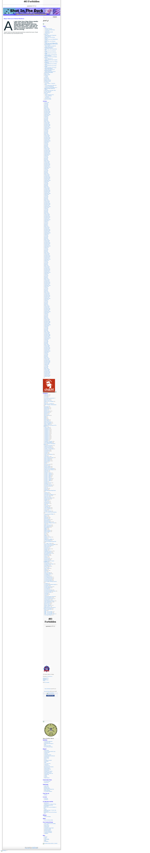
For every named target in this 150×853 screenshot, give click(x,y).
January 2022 (46, 162)
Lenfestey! (47, 96)
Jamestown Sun (47, 742)
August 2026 (46, 102)
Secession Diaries (47, 81)
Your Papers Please (48, 614)
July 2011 (46, 300)
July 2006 (46, 365)
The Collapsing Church (48, 577)
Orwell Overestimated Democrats (50, 541)
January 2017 (46, 228)
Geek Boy (46, 798)
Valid (46, 839)
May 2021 (46, 171)
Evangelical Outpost (48, 760)
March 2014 (46, 265)
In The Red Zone (47, 763)
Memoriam (46, 518)
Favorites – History (47, 475)
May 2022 (46, 158)
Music (45, 534)
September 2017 (47, 219)
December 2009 (47, 321)
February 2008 (47, 345)
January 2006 (46, 370)
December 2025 (47, 111)
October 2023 (46, 139)
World (45, 610)
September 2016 (47, 232)
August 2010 (46, 312)
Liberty (45, 509)
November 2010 (47, 309)
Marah (45, 809)
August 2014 (46, 260)
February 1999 (47, 376)
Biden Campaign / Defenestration (50, 404)
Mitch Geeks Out (47, 92)
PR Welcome (46, 77)
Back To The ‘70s (47, 400)
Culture (45, 455)
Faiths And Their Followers (49, 469)
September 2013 (47, 272)
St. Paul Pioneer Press (48, 746)
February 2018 (47, 214)
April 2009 (46, 330)
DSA (45, 463)
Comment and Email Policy (50, 29)
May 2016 (46, 237)
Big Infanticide (47, 412)
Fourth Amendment (47, 486)
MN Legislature (47, 527)
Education (46, 465)
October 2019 (46, 192)
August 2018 (46, 207)
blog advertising (47, 688)
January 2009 (46, 333)
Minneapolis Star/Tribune (48, 743)
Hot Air (44, 680)
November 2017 (47, 217)
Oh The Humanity (47, 540)
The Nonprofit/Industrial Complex (50, 584)
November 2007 (47, 348)
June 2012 (46, 288)
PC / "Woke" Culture (48, 543)
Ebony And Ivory (47, 464)
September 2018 (47, 206)
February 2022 (47, 161)
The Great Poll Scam (48, 579)
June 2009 (46, 328)
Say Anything (46, 770)
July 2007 (46, 353)
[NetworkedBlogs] (50, 693)
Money (45, 532)
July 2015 (46, 248)
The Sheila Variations (48, 791)
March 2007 (46, 357)
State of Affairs (47, 568)
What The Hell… (47, 606)
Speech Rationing (47, 566)
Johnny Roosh (47, 505)
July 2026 (46, 103)
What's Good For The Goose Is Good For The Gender (50, 608)
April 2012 (46, 290)
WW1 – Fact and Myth (48, 611)
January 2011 (46, 307)
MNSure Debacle (47, 530)
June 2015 (46, 249)
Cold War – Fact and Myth (49, 448)
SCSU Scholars (45, 679)
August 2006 (46, 364)
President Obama (47, 548)
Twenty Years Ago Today (48, 598)
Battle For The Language (49, 401)
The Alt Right (46, 574)
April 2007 (46, 356)
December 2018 (47, 203)
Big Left (45, 414)
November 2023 (47, 138)
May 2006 (46, 367)
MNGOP (45, 529)
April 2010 (46, 317)
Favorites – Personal (48, 478)
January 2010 (46, 320)
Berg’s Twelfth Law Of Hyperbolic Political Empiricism (50, 55)
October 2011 (46, 297)
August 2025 (46, 115)
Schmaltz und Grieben (48, 771)
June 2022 (46, 157)
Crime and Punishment (48, 454)
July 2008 (46, 340)
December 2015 (47, 242)
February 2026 (47, 109)
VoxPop (45, 776)
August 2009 (46, 325)
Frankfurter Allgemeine (48, 741)
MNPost (45, 794)
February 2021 (47, 174)
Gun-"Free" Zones (47, 495)
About (45, 27)
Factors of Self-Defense (49, 86)
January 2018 (46, 215)
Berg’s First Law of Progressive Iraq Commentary (50, 36)
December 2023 (47, 137)
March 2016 (46, 239)
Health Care (46, 496)
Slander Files (46, 559)
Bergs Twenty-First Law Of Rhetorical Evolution (49, 70)
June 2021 (46, 170)
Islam (45, 504)
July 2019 (46, 195)
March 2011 (46, 305)
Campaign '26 (46, 439)
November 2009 (47, 322)
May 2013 (46, 276)
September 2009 (47, 324)
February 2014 (47, 266)
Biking (45, 416)
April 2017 (46, 225)
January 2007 (46, 359)
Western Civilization (47, 605)
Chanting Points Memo (48, 445)
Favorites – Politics (47, 479)
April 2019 (46, 198)
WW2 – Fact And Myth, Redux (49, 613)
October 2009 (46, 323)
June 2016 (46, 236)
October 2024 (46, 126)
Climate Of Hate (47, 74)
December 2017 (47, 216)
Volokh (45, 775)
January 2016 (46, 241)
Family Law (46, 471)
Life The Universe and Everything (50, 512)
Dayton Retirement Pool (49, 94)
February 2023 (47, 148)
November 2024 (47, 125)
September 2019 (47, 193)
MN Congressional (47, 526)
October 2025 (46, 113)
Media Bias (46, 517)
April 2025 (46, 120)
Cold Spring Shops (47, 754)
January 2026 (46, 110)
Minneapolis (46, 520)
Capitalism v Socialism (48, 441)
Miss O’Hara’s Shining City (49, 789)
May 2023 (46, 145)
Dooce (45, 759)
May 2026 (46, 105)
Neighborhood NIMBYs (48, 539)
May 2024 (46, 132)
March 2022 (46, 160)
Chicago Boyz (46, 752)
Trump (45, 595)
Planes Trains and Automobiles (50, 544)
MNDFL (45, 528)
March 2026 (46, 108)
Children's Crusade (47, 446)
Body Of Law (46, 73)
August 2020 (46, 181)
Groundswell (46, 826)
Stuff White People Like (48, 773)
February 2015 (47, 253)
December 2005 (47, 371)
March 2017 (46, 226)
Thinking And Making (48, 832)
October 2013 (46, 271)
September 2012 (47, 285)
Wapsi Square (46, 777)
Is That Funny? (47, 765)
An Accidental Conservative (49, 398)
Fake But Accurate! (47, 99)
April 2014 (46, 264)
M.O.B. (45, 515)
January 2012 (46, 294)
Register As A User (47, 80)
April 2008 (46, 343)
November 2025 (47, 112)
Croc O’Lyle (46, 824)
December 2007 (47, 347)
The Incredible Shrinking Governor (50, 581)
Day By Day (46, 782)
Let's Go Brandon (47, 508)
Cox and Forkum (47, 781)
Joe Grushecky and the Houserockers (48, 805)
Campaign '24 (46, 438)
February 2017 (47, 227)
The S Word (46, 588)
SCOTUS (46, 557)
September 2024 (47, 127)
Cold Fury (46, 753)
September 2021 (47, 167)
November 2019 (47, 191)
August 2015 (46, 247)
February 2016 (47, 240)
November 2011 (47, 296)
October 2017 (46, 218)
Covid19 (45, 453)
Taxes (45, 571)
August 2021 (46, 168)
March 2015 (46, 252)
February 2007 (47, 358)
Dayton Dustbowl (47, 458)
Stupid (45, 569)
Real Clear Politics (47, 745)
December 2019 (47, 190)
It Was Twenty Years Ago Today (50, 90)
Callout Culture (47, 427)
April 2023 (46, 146)
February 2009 (47, 332)
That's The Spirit (47, 572)
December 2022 (47, 150)
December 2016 (47, 229)
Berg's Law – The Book (48, 403)
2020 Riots (46, 394)
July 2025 (46, 116)
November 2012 (47, 283)
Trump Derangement (48, 597)
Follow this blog (50, 695)
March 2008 (46, 344)
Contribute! (46, 75)
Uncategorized (47, 599)
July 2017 (46, 221)
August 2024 (46, 128)
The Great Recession (48, 580)
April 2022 (46, 159)
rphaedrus (46, 799)
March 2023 (46, 147)
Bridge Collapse (47, 424)
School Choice (47, 555)
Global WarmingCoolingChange (50, 490)
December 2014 (47, 255)
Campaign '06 (46, 428)
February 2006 (47, 369)
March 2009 (46, 331)
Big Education (46, 408)
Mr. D (45, 533)
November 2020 (47, 178)
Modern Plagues (47, 531)
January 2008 (46, 346)
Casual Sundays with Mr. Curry (49, 751)
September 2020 (47, 180)
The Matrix (46, 583)
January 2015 (46, 254)
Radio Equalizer (47, 790)
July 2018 (46, 208)
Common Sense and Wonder (49, 755)
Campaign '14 (46, 432)
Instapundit (46, 764)
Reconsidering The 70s (48, 553)
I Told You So (46, 501)
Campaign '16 (46, 433)
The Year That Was (47, 592)
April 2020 (46, 185)
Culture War (46, 456)
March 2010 (46, 318)
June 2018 (46, 209)
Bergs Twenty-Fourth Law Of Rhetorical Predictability (49, 72)
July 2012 (46, 287)
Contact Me (47, 30)
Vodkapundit (46, 774)
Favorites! (46, 481)
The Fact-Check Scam (48, 578)
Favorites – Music (47, 477)
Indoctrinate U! (47, 503)
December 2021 (47, 163)
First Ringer (46, 483)
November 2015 (47, 243)
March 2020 (46, 186)
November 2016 (47, 230)
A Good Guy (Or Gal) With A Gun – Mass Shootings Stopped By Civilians (51, 88)
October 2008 (46, 336)
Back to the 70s (47, 399)
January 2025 (46, 123)
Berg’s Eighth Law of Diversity (50, 45)
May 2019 (46, 197)
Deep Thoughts (47, 459)
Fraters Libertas (46, 678)
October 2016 (46, 231)
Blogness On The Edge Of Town (50, 804)
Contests (46, 93)
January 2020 (46, 189)
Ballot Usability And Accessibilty (50, 823)
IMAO (45, 762)
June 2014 (46, 262)
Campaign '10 (46, 430)
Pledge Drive (47, 33)
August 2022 (46, 155)
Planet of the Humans (48, 545)
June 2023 (46, 144)
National (45, 538)
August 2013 (46, 273)
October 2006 (46, 363)
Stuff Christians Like (48, 772)
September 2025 (47, 114)
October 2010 (46, 310)
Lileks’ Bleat (46, 785)
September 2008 (47, 337)
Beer (45, 402)
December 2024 (47, 124)
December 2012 (47, 282)
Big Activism (46, 406)
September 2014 (47, 259)
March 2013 (46, 278)
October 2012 (46, 284)
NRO (45, 744)
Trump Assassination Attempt (49, 596)
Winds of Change (47, 816)
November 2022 (47, 151)
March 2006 (46, 368)
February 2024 (47, 135)
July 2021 (46, 169)
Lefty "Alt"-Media (47, 507)
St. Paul (45, 567)
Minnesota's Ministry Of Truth (49, 522)
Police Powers (46, 546)
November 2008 (47, 335)
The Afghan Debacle (48, 573)
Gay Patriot (46, 761)
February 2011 (47, 306)
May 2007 (46, 355)
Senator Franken (47, 558)
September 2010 (47, 311)
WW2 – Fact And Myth (48, 612)
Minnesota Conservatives (48, 766)
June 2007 (46, 354)
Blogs (45, 418)
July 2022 (46, 156)
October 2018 (46, 205)
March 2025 (46, 121)
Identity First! (46, 502)
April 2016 (46, 238)
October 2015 (46, 244)
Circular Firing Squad (48, 447)
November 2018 (47, 204)
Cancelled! (46, 440)
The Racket (46, 585)
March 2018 (46, 213)
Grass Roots (46, 493)
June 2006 (46, 366)
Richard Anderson (47, 830)
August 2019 (46, 194)
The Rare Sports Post (48, 586)
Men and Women (47, 519)
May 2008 (46, 342)
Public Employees (47, 552)
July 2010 (46, 313)
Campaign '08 (46, 429)
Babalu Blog (46, 750)
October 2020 (46, 179)
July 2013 (46, 274)
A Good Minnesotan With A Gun (50, 85)
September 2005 (47, 375)
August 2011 (46, 299)
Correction (46, 452)
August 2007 (46, 352)
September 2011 (47, 298)
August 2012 (46, 286)
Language (46, 506)
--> (0, 850)
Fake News (46, 470)
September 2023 (47, 140)
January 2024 (46, 136)
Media (45, 516)
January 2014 (46, 267)
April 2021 (46, 172)
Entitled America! (47, 467)
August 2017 (46, 220)
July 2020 (46, 182)
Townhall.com (49, 676)
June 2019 (46, 196)
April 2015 (46, 251)
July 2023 (46, 143)
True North (46, 594)
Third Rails (46, 593)
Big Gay (45, 409)
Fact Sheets (46, 82)
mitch (45, 523)
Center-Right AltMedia (48, 442)
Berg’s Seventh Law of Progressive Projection (48, 47)
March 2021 (46, 173)
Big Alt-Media (46, 407)
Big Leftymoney (47, 415)
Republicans (46, 554)
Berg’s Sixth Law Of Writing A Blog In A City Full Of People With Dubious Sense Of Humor (51, 44)
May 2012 (46, 289)
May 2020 (46, 184)
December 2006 (47, 360)
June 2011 (46, 301)
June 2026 (46, 104)
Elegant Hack (46, 825)
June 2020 (46, 183)
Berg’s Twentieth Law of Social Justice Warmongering (50, 68)
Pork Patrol (46, 547)
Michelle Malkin (47, 788)
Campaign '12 (46, 431)
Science (45, 556)
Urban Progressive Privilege (49, 600)
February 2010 (47, 319)
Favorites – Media (47, 476)
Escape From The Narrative (49, 468)
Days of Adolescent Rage (49, 457)
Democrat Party (47, 460)
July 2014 (46, 261)
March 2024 (46, 134)
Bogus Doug (46, 420)
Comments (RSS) (35, 848)
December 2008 (47, 334)
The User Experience (48, 831)
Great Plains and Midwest (49, 494)
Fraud (45, 487)
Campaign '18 (46, 434)
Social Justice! (47, 562)
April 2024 (46, 133)
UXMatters (46, 833)
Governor (46, 492)
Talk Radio (46, 570)
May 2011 (46, 302)
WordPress (46, 841)
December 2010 (47, 308)
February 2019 (47, 201)
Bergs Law (46, 34)
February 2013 (47, 279)
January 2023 (46, 149)
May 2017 (46, 224)
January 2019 (46, 202)
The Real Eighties (47, 587)
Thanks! (46, 76)
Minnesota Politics (47, 521)
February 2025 (47, 122)
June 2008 (46, 341)
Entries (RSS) (27, 848)
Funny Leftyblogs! (48, 95)
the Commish (47, 682)
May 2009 (46, 329)
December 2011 (47, 295)
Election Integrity (47, 466)
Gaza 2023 (46, 488)
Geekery (45, 489)
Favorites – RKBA (47, 480)
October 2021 (46, 166)
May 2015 (46, 250)
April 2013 (46, 277)
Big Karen (46, 413)
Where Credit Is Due (48, 609)
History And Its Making (48, 497)
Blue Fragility (46, 419)
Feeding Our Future (47, 482)
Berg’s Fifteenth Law (49, 58)
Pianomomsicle (47, 767)
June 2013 (46, 275)
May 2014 (46, 263)
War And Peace (47, 603)
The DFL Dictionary (47, 91)
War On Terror (46, 604)
